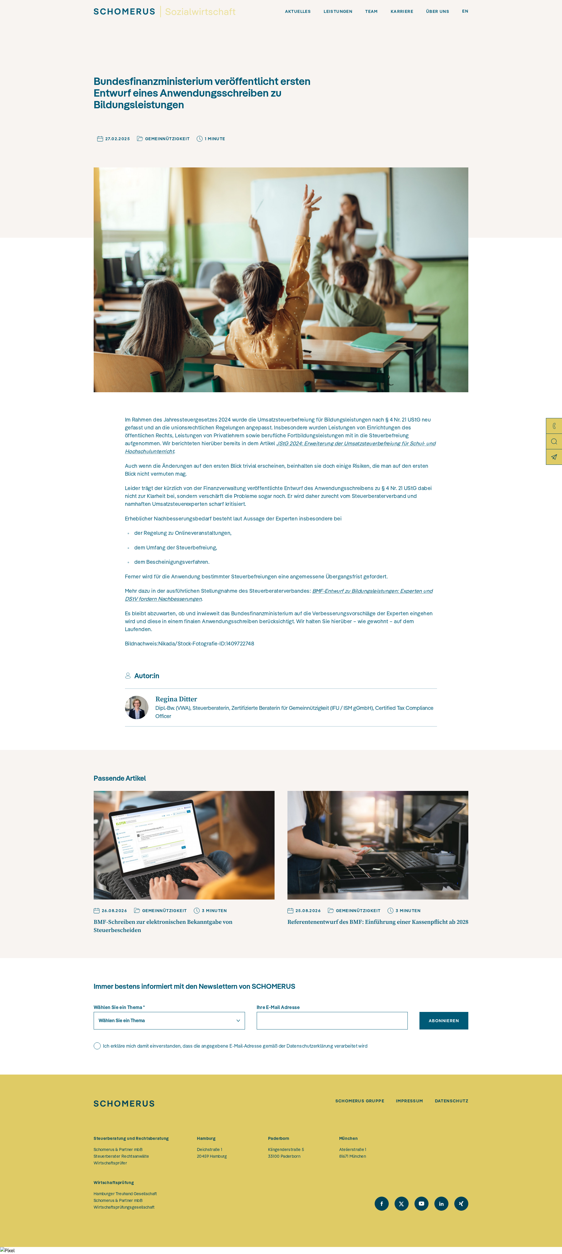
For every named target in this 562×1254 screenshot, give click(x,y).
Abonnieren (444, 1020)
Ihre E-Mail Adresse (278, 1007)
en (465, 11)
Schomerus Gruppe (359, 1101)
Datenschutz (451, 1101)
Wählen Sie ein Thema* (119, 1007)
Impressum (409, 1101)
